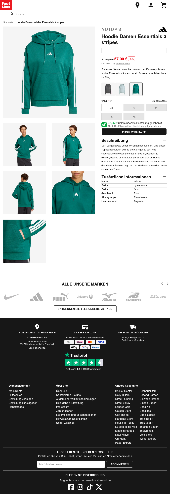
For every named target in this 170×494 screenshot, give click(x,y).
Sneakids (145, 411)
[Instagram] (80, 487)
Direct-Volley (122, 403)
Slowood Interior (149, 399)
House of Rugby (124, 423)
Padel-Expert (123, 442)
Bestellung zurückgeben (133, 340)
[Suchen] (12, 14)
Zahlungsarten (64, 411)
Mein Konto (15, 391)
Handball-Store (124, 419)
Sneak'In (145, 407)
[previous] (162, 284)
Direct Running (124, 399)
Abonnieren (119, 464)
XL (134, 116)
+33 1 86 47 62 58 (37, 348)
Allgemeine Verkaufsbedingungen (76, 399)
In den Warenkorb (134, 131)
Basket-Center (123, 391)
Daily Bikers (122, 395)
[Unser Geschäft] (137, 5)
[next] (167, 284)
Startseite (8, 22)
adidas (111, 29)
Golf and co (122, 415)
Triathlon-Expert (149, 427)
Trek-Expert (146, 423)
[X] (99, 487)
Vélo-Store (146, 434)
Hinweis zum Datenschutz (71, 419)
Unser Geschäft (65, 423)
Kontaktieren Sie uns (37, 337)
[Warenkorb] (164, 5)
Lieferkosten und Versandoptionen (76, 415)
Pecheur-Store (148, 391)
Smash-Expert (148, 403)
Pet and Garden (149, 395)
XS (111, 107)
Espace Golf (122, 407)
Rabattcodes (16, 407)
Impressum (62, 407)
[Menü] (4, 14)
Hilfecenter (15, 395)
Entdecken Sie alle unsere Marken (85, 309)
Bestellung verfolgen (21, 399)
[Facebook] (71, 487)
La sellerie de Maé (126, 427)
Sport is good (147, 415)
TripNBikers (147, 431)
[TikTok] (89, 487)
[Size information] (110, 101)
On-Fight (120, 438)
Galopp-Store (123, 411)
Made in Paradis (124, 431)
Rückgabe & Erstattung (69, 403)
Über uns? (62, 391)
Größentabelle (159, 100)
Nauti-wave (122, 434)
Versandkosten (123, 63)
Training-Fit (146, 419)
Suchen (19, 14)
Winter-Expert (148, 438)
